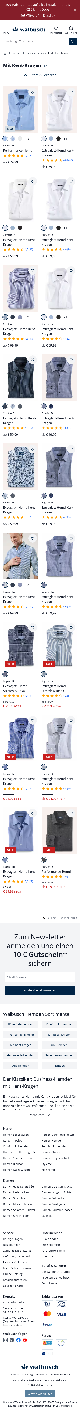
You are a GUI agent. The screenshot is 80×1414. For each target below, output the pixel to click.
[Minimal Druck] (20, 406)
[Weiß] (20, 138)
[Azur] (5, 860)
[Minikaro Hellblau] (20, 317)
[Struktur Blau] (5, 138)
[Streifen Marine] (5, 317)
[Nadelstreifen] (12, 317)
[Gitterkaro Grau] (44, 767)
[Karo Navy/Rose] (51, 406)
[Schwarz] (58, 138)
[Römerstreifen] (44, 674)
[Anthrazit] (44, 860)
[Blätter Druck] (12, 406)
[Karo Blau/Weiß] (5, 767)
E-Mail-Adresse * (18, 977)
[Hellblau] (51, 138)
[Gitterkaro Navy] (44, 406)
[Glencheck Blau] (5, 674)
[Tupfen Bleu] (12, 138)
